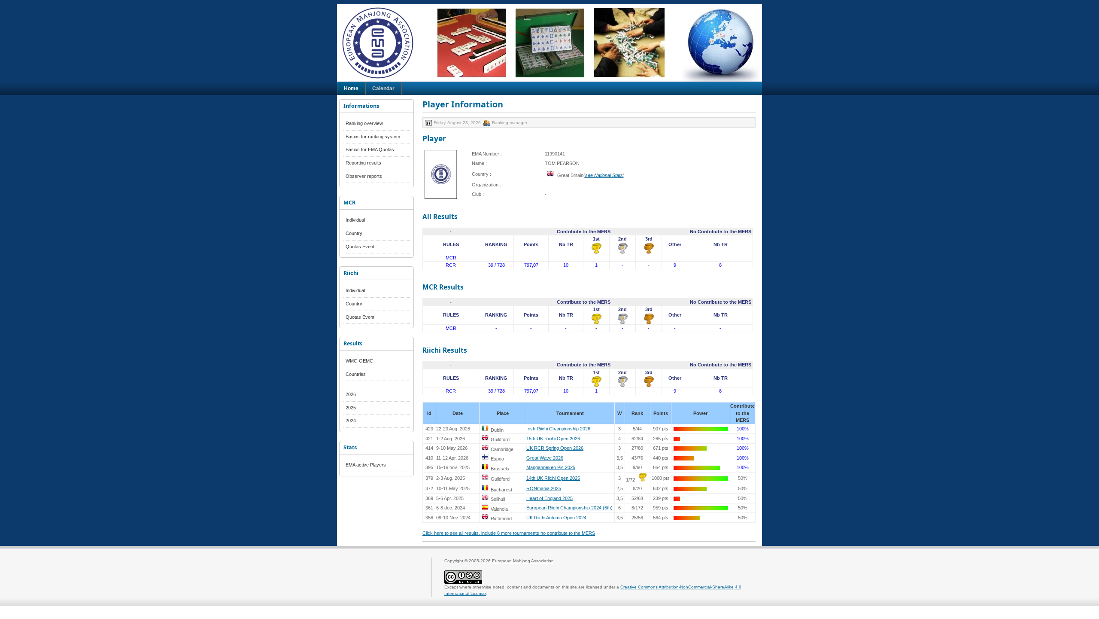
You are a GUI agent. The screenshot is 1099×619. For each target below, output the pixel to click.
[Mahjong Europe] (382, 43)
